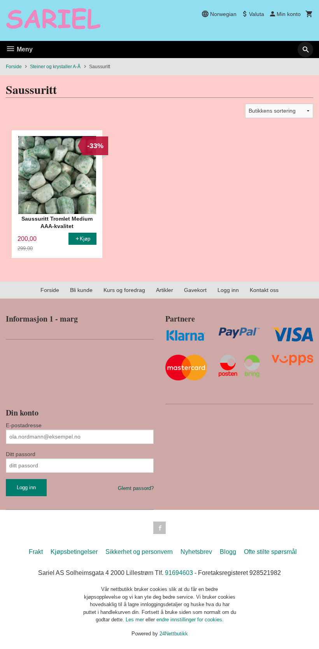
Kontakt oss (264, 290)
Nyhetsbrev (196, 551)
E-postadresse (24, 425)
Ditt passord (20, 454)
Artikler (164, 290)
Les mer (135, 619)
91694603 (179, 572)
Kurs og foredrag (124, 290)
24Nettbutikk (174, 634)
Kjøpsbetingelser (74, 551)
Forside (14, 66)
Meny (24, 49)
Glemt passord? (136, 488)
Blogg (228, 551)
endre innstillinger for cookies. (190, 619)
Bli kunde (81, 290)
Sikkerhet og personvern (139, 551)
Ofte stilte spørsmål (270, 551)
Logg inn (228, 290)
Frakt (36, 551)
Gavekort (195, 290)
